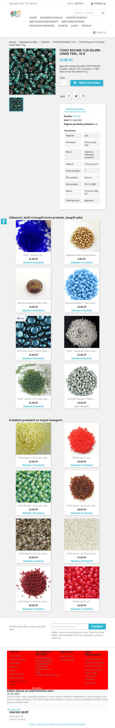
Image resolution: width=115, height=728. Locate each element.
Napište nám (91, 683)
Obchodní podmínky (94, 662)
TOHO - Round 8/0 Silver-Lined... (81, 351)
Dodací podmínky (93, 659)
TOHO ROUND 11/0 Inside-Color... (33, 505)
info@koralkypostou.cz (48, 674)
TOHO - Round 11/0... (33, 255)
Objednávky (14, 663)
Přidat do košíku (86, 83)
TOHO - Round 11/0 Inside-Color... (33, 399)
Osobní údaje (15, 656)
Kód (66, 120)
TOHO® (76, 116)
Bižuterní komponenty (43, 21)
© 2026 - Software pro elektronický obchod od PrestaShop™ (57, 724)
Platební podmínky (93, 666)
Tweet (76, 96)
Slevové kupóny (16, 674)
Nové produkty (66, 656)
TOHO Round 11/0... (81, 457)
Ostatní (63, 25)
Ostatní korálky (76, 17)
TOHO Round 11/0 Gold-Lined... (33, 553)
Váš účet (14, 651)
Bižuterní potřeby (73, 21)
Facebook (4, 221)
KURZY (74, 25)
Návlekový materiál (42, 25)
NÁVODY (86, 25)
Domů (33, 17)
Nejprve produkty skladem (79, 124)
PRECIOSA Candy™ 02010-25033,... (33, 351)
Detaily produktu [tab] (75, 109)
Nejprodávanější (67, 659)
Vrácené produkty (17, 659)
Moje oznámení (16, 677)
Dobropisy (14, 666)
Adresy (12, 670)
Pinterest (83, 96)
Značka (68, 116)
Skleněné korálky (51, 17)
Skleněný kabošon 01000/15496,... (33, 303)
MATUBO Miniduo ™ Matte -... (82, 399)
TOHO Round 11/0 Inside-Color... (33, 457)
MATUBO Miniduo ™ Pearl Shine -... (81, 303)
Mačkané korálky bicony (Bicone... (81, 255)
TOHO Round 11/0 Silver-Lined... (81, 553)
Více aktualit (13, 709)
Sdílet (69, 96)
